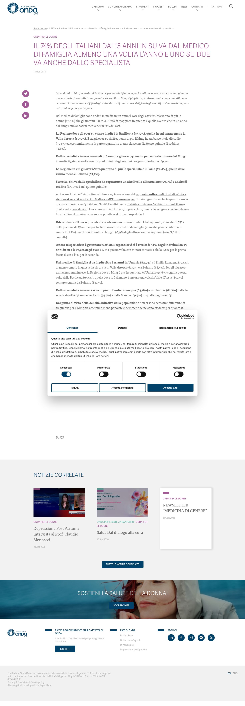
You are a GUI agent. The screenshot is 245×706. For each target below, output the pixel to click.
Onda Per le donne (45, 36)
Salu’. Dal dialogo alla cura (120, 532)
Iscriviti (65, 648)
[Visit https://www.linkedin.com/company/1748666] (171, 637)
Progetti (158, 6)
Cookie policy (37, 682)
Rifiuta (74, 387)
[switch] (103, 374)
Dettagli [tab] (122, 327)
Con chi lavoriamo (120, 6)
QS (62, 437)
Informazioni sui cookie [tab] (172, 327)
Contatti (197, 6)
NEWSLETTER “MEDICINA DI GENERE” (185, 507)
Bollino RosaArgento (130, 640)
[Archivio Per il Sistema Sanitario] (100, 489)
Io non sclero (127, 645)
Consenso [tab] (72, 327)
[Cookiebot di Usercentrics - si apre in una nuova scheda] (179, 316)
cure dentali (79, 209)
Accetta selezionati (123, 387)
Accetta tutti (170, 387)
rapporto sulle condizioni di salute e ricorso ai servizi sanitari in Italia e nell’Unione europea (121, 197)
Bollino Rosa (126, 635)
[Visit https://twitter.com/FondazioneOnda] (211, 637)
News (184, 6)
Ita (212, 6)
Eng (219, 6)
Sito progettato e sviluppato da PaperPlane (30, 685)
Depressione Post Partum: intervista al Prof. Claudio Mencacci (56, 534)
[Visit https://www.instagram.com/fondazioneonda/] (191, 637)
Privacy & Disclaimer (18, 682)
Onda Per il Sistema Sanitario (115, 521)
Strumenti (142, 6)
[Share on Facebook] (25, 104)
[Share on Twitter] (25, 93)
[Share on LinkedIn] (25, 115)
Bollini (172, 6)
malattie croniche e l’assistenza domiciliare (155, 204)
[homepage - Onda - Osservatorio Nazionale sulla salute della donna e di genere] (24, 9)
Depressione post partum (133, 649)
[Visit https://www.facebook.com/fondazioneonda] (181, 637)
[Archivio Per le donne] (37, 489)
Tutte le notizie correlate (122, 564)
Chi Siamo (98, 6)
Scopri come (121, 605)
